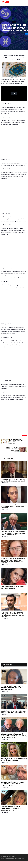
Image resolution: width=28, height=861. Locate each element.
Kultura (4, 670)
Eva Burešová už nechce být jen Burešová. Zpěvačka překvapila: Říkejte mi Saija (12, 687)
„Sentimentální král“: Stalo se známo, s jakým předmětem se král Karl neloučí (13, 480)
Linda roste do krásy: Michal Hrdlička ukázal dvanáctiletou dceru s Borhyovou (12, 808)
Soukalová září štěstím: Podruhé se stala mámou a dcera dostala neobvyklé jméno (13, 783)
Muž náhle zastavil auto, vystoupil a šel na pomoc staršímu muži (12, 449)
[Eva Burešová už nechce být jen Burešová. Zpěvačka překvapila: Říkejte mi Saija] (14, 676)
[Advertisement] (14, 142)
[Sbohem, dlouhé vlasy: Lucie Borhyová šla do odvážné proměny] (14, 749)
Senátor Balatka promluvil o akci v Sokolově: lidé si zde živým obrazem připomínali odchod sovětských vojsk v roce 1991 (13, 614)
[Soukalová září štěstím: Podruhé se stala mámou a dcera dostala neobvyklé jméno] (14, 772)
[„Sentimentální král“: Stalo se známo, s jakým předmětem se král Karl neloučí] (14, 469)
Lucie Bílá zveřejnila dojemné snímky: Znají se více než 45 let (12, 587)
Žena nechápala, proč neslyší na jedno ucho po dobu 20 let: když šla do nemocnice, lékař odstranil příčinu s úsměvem (13, 561)
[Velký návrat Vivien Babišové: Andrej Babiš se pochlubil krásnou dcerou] (14, 701)
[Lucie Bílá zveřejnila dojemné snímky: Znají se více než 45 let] (14, 576)
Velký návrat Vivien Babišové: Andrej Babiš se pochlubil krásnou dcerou (13, 711)
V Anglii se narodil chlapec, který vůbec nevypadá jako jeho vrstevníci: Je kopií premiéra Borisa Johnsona (13, 533)
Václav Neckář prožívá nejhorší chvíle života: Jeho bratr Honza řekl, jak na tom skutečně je (14, 735)
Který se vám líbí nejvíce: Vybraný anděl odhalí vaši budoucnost (16, 441)
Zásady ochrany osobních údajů (7, 858)
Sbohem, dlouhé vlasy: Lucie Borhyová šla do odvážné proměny (14, 759)
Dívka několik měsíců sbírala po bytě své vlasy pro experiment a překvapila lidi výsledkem (13, 506)
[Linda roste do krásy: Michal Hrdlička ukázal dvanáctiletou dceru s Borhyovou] (14, 797)
